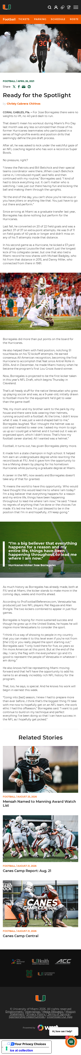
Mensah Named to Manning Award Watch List (39, 804)
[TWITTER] (13, 86)
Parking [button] (40, 19)
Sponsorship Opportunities (27, 1017)
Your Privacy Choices (30, 1044)
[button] (75, 7)
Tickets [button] (24, 19)
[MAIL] (22, 87)
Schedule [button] (58, 19)
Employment (14, 1011)
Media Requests (53, 1011)
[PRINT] (28, 86)
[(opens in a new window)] (17, 961)
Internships (33, 1011)
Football (9, 19)
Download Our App (59, 1017)
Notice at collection (19, 1050)
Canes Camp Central (20, 936)
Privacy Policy (36, 1014)
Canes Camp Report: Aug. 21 (27, 871)
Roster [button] (75, 19)
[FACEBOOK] (18, 86)
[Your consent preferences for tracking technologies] (6, 1048)
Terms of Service (59, 1014)
